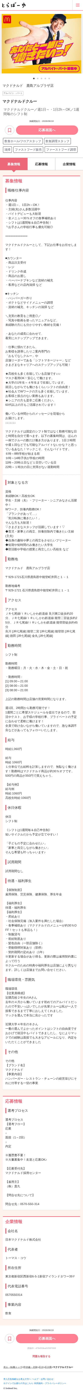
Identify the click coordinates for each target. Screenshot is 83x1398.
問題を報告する (41, 1356)
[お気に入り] (9, 130)
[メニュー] (77, 5)
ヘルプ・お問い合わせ (42, 1379)
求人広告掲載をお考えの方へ (17, 1379)
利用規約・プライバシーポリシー (50, 1383)
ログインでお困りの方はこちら (18, 1383)
